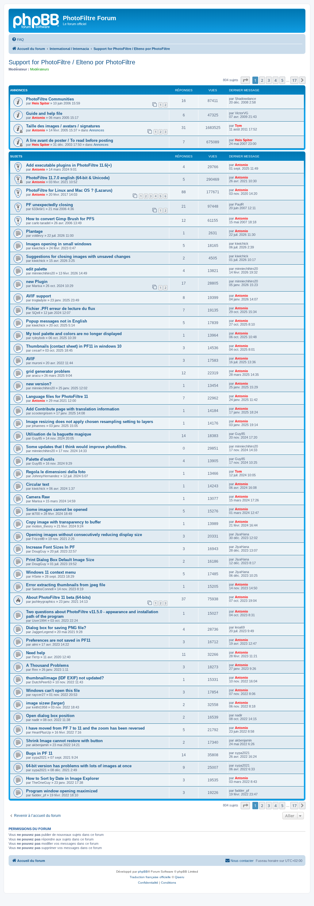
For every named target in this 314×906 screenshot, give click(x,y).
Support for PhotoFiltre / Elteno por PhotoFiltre (72, 62)
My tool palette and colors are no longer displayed (74, 333)
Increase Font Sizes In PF (50, 547)
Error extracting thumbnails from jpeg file (65, 585)
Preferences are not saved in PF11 (58, 640)
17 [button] (294, 80)
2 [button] (262, 80)
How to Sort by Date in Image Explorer (62, 778)
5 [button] (282, 80)
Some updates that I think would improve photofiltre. (76, 446)
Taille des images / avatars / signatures (63, 126)
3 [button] (269, 80)
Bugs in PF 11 (39, 753)
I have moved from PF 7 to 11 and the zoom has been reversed (85, 728)
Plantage (34, 231)
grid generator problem (48, 371)
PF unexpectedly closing (49, 204)
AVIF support (38, 296)
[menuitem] (18, 39)
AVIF (30, 359)
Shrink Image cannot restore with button (64, 740)
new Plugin (37, 281)
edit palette (36, 269)
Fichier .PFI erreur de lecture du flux (60, 308)
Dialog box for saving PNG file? (56, 627)
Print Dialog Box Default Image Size (60, 559)
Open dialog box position (50, 715)
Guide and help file (44, 113)
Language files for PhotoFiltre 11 (57, 396)
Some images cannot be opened (56, 509)
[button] (245, 80)
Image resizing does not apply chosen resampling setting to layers (89, 421)
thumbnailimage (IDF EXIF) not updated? (65, 678)
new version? (39, 384)
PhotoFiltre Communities (50, 99)
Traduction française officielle (150, 877)
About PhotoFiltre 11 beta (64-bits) (58, 597)
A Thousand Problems (47, 665)
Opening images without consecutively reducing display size (84, 534)
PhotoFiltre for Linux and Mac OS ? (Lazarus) (69, 190)
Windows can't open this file (53, 690)
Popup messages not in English (56, 321)
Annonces (96, 130)
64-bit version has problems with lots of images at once (79, 766)
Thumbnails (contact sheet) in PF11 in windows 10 (73, 346)
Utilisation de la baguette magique (58, 434)
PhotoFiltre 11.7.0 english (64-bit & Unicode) (67, 178)
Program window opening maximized (62, 791)
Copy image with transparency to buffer (63, 522)
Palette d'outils (40, 459)
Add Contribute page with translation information (72, 409)
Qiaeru (179, 877)
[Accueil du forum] (36, 20)
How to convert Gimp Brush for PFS (60, 219)
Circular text (37, 484)
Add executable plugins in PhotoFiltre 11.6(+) (69, 165)
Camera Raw (38, 497)
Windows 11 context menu (51, 572)
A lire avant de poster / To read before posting (69, 140)
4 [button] (275, 80)
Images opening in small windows (58, 244)
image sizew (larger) (45, 703)
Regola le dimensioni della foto (56, 472)
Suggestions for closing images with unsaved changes (78, 256)
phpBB (143, 871)
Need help (35, 653)
